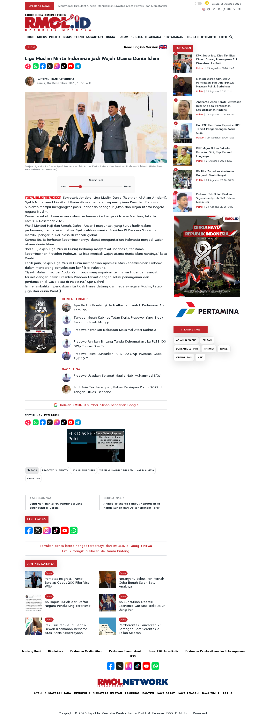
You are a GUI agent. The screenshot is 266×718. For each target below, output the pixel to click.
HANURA (209, 349)
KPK (200, 357)
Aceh (38, 693)
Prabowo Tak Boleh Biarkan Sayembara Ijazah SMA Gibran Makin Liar (215, 198)
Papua (228, 693)
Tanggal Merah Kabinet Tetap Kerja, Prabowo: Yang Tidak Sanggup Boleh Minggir (118, 320)
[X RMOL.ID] (38, 530)
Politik (199, 91)
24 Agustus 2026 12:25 (220, 137)
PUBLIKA (136, 37)
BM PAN (207, 340)
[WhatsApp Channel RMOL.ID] (74, 530)
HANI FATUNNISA (62, 79)
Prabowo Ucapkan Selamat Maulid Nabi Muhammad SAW (117, 375)
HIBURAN (192, 37)
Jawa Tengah (188, 693)
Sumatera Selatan (107, 693)
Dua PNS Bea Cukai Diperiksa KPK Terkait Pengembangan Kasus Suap (218, 129)
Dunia (30, 47)
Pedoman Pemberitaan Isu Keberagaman (215, 651)
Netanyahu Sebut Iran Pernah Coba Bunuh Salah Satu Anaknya (141, 582)
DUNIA (110, 37)
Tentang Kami (31, 651)
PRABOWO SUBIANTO (55, 470)
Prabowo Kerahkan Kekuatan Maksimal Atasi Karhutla (115, 330)
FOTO (223, 37)
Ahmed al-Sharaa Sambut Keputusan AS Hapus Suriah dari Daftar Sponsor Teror (131, 506)
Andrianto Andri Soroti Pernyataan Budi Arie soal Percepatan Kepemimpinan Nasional (218, 106)
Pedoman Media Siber (86, 651)
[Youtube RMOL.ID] (65, 530)
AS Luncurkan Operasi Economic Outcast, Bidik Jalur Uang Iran (142, 606)
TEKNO (79, 37)
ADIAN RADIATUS (186, 340)
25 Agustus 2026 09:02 (220, 114)
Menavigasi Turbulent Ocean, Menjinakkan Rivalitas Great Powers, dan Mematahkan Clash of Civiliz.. (123, 6)
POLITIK (54, 37)
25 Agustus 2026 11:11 (219, 91)
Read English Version (141, 47)
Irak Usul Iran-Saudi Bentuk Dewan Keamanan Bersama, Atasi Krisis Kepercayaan (66, 629)
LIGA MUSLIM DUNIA (83, 470)
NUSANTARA (95, 37)
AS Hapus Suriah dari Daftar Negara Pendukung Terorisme (68, 604)
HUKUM (122, 37)
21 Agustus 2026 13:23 (219, 161)
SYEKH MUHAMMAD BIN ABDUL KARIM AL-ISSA (126, 470)
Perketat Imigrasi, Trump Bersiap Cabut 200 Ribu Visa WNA (67, 582)
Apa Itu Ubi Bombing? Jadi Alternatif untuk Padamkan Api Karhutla (119, 307)
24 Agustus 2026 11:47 (220, 68)
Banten (148, 693)
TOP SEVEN (183, 48)
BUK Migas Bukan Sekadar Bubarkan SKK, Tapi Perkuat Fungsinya (214, 152)
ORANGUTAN (184, 357)
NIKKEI (224, 349)
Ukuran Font (96, 180)
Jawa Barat (166, 693)
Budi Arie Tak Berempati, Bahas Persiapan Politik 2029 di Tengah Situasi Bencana (118, 389)
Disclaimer (55, 651)
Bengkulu (82, 693)
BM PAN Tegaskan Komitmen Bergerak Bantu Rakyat (215, 173)
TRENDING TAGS (190, 329)
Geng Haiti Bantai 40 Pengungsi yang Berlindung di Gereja (56, 506)
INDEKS (41, 37)
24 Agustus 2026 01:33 (219, 207)
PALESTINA (33, 478)
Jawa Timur (210, 693)
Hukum (200, 68)
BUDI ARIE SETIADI (187, 349)
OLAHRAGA (153, 37)
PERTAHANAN (173, 37)
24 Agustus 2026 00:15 (220, 180)
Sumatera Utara (58, 693)
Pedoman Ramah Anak (125, 651)
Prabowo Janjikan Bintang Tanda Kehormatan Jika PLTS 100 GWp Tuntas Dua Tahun (120, 344)
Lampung (132, 693)
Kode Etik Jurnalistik (163, 651)
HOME (30, 37)
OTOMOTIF (209, 37)
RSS (133, 656)
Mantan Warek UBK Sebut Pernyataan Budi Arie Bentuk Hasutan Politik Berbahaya (215, 83)
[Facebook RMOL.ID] (29, 530)
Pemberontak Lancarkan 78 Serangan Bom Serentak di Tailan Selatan (140, 629)
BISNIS (67, 37)
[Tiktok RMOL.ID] (56, 530)
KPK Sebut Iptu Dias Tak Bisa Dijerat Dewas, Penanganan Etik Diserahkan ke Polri (217, 59)
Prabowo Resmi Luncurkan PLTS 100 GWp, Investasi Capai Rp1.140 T (118, 356)
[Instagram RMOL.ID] (47, 530)
